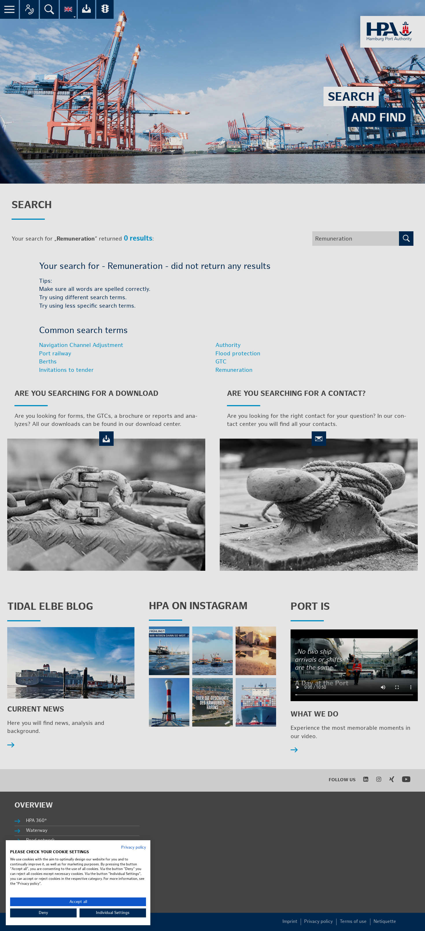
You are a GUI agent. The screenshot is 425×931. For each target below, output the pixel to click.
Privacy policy (133, 847)
